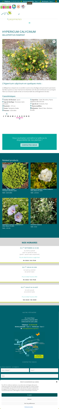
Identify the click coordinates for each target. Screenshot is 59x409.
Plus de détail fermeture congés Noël (29, 257)
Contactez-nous (29, 145)
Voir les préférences (29, 403)
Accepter (29, 395)
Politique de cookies (29, 407)
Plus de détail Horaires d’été (29, 277)
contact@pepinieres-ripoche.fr (30, 328)
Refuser (29, 399)
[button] (56, 382)
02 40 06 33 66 (33, 324)
